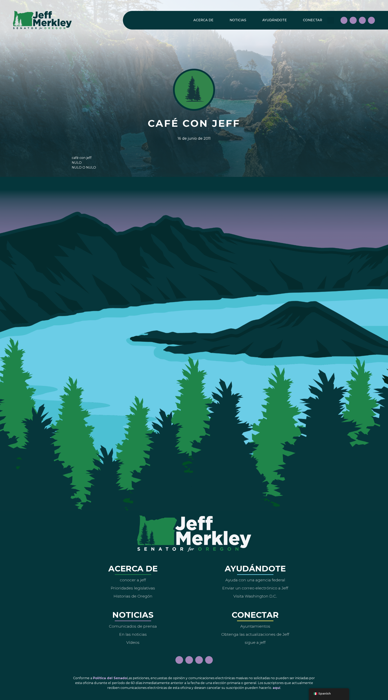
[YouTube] (362, 20)
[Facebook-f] (344, 20)
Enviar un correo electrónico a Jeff (255, 588)
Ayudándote (274, 20)
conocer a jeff (133, 580)
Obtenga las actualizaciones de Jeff (255, 634)
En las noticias (133, 634)
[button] (330, 20)
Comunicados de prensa (133, 626)
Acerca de (203, 20)
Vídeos (132, 642)
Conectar (312, 20)
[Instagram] (353, 20)
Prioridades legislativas (133, 588)
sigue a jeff (255, 642)
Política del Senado (110, 678)
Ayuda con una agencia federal (255, 580)
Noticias (238, 20)
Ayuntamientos (255, 626)
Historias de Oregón (133, 596)
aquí (276, 688)
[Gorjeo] (371, 20)
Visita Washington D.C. (255, 596)
